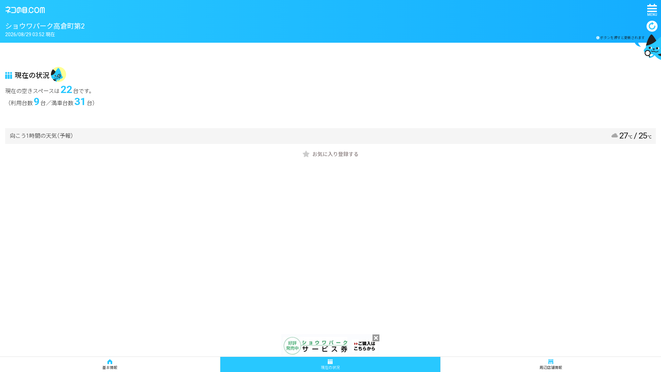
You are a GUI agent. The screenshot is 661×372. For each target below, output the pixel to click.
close (376, 337)
